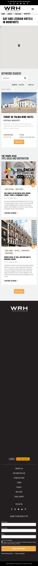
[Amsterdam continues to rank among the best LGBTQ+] (19, 353)
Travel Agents (19, 496)
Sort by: (3, 89)
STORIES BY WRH (19, 478)
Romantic (32, 137)
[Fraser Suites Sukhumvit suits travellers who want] (19, 321)
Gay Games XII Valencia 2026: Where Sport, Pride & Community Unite (17, 194)
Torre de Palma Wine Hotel (18, 117)
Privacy (19, 487)
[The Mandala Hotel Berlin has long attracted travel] (19, 337)
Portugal (18, 14)
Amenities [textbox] (31, 85)
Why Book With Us (19, 473)
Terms (19, 482)
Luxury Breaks (9, 253)
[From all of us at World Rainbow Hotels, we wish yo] (19, 432)
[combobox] (22, 85)
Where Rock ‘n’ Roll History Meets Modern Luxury (17, 258)
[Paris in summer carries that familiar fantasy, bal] (19, 416)
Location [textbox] (21, 85)
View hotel (19, 142)
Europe (10, 14)
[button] (19, 45)
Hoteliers (19, 491)
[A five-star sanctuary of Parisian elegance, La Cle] (19, 369)
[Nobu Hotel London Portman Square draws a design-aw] (19, 400)
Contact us (19, 468)
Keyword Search (11, 73)
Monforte (16, 120)
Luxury (26, 137)
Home (3, 14)
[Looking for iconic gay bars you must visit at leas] (19, 385)
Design (21, 137)
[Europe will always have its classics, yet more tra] (19, 448)
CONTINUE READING (10, 213)
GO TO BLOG (19, 291)
